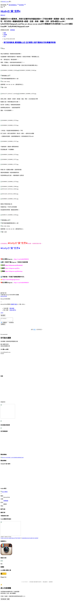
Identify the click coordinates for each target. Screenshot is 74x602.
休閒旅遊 (12, 30)
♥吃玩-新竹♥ (13, 310)
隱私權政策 (45, 581)
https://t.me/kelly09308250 (21, 259)
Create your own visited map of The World (10, 538)
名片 (4, 36)
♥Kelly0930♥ (4, 296)
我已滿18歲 (3, 599)
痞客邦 (12, 304)
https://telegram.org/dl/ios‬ (12, 268)
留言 (16, 304)
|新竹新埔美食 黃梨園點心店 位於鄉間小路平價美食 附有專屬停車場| (29, 42)
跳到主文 (3, 15)
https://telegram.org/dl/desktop (13, 271)
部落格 (5, 34)
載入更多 (3, 315)
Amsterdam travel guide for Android (30, 538)
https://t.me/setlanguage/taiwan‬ (11, 279)
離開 (8, 599)
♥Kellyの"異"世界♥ (10, 11)
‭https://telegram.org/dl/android (13, 265)
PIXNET (26, 581)
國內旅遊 (12, 308)
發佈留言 (3, 324)
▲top (2, 312)
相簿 (4, 32)
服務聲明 (51, 581)
